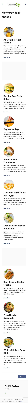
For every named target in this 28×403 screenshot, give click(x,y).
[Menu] (2, 4)
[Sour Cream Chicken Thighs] (9, 274)
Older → (22, 376)
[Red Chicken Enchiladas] (9, 151)
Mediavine (23, 401)
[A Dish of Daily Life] (14, 4)
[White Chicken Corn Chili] (9, 342)
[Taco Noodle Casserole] (9, 307)
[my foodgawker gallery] (5, 393)
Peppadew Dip (11, 129)
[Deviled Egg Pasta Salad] (9, 88)
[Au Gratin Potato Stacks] (9, 32)
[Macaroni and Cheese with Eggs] (9, 185)
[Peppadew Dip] (9, 121)
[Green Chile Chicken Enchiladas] (9, 218)
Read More (7, 57)
